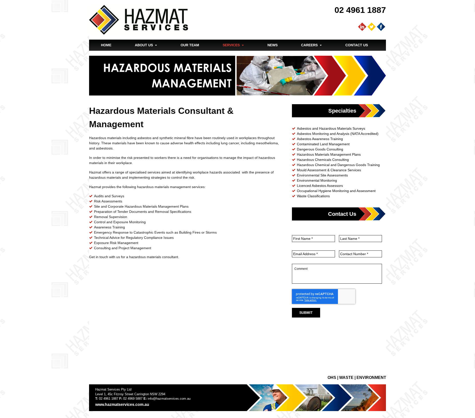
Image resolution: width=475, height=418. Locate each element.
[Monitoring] (162, 341)
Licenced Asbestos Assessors (320, 186)
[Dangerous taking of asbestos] (113, 341)
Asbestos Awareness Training (320, 139)
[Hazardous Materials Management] (162, 292)
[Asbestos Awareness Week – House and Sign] (211, 292)
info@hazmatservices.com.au (169, 398)
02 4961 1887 (360, 10)
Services (231, 45)
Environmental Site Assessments (322, 175)
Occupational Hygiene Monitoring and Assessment (336, 191)
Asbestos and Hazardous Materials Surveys (331, 128)
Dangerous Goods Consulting (320, 149)
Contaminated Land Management (323, 144)
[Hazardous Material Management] (211, 341)
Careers (309, 45)
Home (106, 45)
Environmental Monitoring (317, 180)
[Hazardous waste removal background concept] (260, 292)
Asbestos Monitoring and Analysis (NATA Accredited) (338, 134)
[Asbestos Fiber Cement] (260, 341)
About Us (144, 45)
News (272, 45)
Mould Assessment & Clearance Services (329, 170)
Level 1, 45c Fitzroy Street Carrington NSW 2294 (130, 394)
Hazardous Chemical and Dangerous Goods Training (338, 165)
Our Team (190, 45)
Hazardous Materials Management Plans (329, 154)
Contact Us (356, 45)
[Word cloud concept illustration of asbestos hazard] (113, 292)
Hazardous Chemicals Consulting (323, 160)
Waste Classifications (313, 196)
